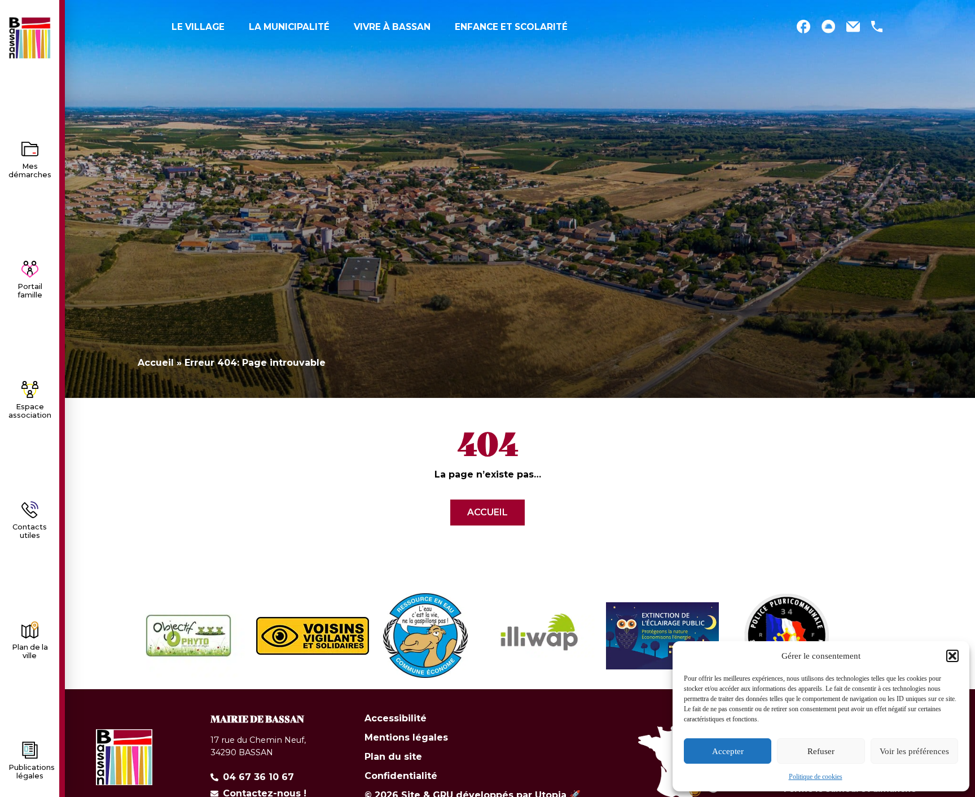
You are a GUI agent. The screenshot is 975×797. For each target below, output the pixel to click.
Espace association (29, 410)
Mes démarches (29, 170)
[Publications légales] (29, 750)
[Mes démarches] (29, 149)
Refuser (821, 751)
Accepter (728, 751)
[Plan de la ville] (29, 629)
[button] (952, 656)
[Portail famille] (29, 269)
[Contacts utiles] (29, 509)
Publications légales (31, 771)
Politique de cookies (815, 777)
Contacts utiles (29, 531)
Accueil (156, 362)
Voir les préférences (914, 751)
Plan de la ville (30, 651)
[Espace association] (29, 389)
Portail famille (29, 290)
